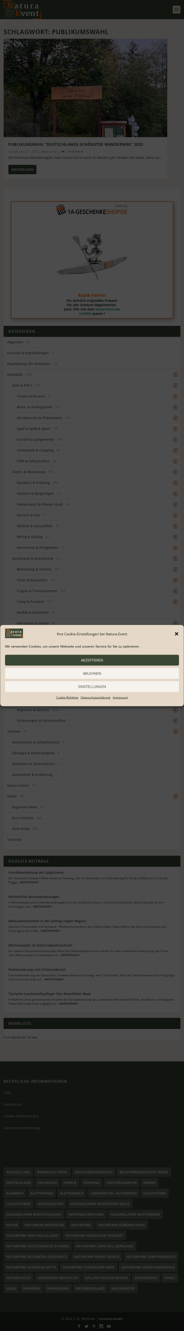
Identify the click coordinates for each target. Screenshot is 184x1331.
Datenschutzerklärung (95, 697)
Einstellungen (92, 686)
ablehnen (92, 673)
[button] (176, 633)
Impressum (120, 697)
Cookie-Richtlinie (67, 697)
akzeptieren (92, 660)
